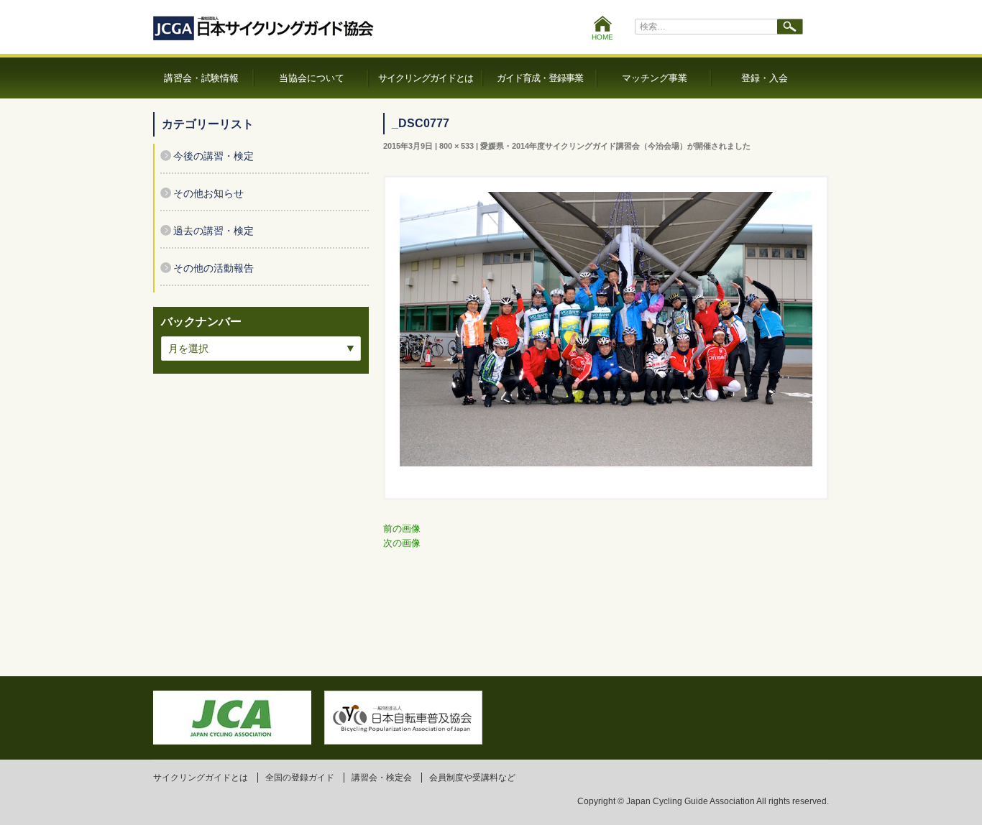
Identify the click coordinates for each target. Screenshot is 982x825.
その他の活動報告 (213, 268)
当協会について (311, 78)
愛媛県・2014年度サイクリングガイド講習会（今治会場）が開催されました (615, 146)
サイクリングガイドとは (425, 78)
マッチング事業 (654, 78)
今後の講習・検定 (213, 156)
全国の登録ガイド (299, 778)
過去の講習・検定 (213, 230)
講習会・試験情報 (201, 78)
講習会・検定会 (382, 778)
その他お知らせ (208, 193)
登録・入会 (764, 78)
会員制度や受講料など (472, 778)
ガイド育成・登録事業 (540, 78)
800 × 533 (456, 146)
